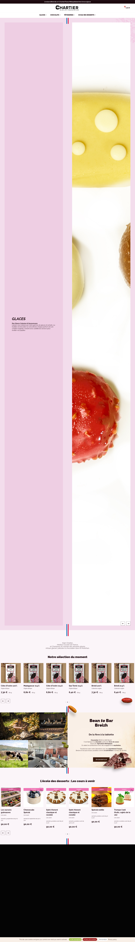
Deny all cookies (90, 939)
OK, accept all (76, 939)
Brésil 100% (74, 686)
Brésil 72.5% (97, 686)
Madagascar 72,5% (9, 686)
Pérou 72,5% (119, 686)
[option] (67, 324)
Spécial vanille (75, 810)
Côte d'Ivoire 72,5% (32, 686)
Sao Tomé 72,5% (53, 686)
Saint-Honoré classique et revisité (29, 812)
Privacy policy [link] (112, 939)
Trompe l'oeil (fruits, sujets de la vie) (100, 812)
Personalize (103, 939)
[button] (123, 623)
